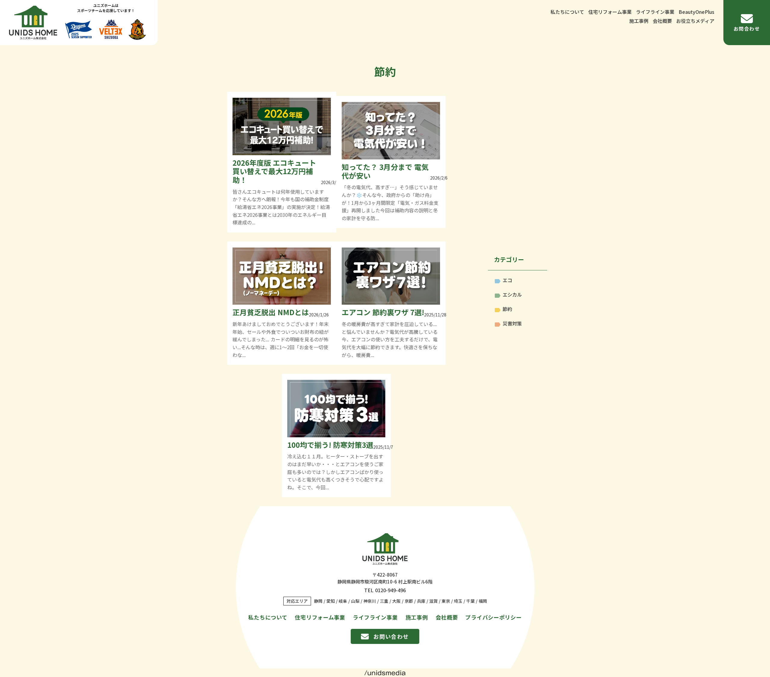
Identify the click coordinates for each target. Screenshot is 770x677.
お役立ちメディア (695, 20)
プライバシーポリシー (493, 617)
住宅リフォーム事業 (610, 11)
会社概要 (662, 20)
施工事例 (638, 20)
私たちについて (567, 11)
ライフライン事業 (655, 11)
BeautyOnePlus (696, 11)
